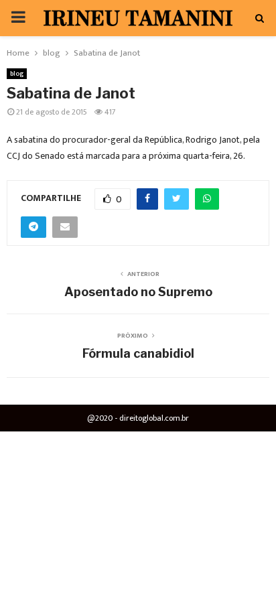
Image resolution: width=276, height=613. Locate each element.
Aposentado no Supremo (138, 292)
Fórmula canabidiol (138, 353)
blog (16, 73)
